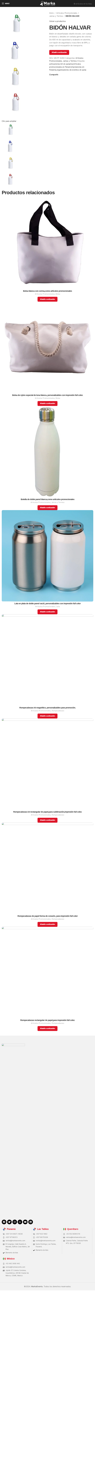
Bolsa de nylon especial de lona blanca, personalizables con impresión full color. (47, 395)
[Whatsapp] (20, 1222)
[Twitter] (9, 1222)
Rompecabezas (58, 711)
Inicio (51, 13)
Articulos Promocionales (66, 13)
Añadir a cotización (59, 52)
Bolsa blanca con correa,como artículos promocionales (47, 291)
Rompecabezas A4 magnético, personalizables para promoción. (47, 708)
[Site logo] (47, 3)
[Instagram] (14, 1222)
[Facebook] (4, 1222)
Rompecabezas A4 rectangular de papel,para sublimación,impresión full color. (47, 812)
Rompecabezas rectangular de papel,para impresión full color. (47, 1020)
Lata (58, 606)
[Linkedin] (30, 1222)
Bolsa (58, 294)
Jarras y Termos (56, 16)
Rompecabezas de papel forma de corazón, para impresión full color (47, 916)
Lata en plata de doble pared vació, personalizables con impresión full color (47, 603)
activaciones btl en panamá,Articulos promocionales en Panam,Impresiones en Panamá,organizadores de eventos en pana (67, 67)
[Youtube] (25, 1222)
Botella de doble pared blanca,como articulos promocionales (47, 499)
